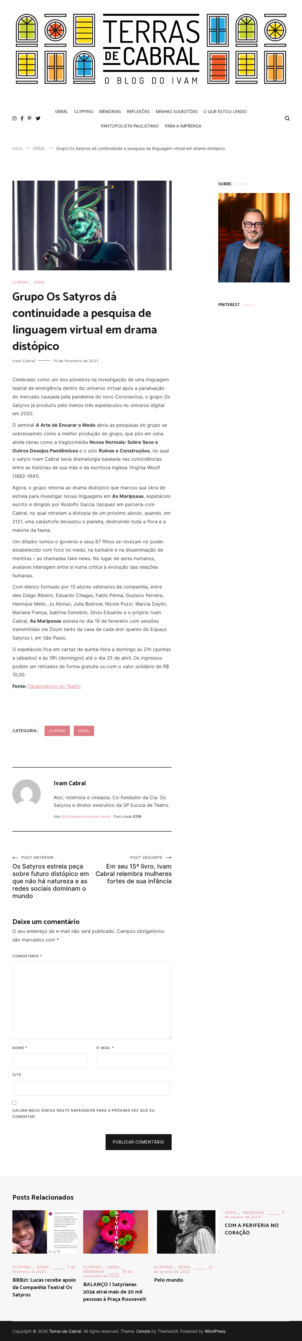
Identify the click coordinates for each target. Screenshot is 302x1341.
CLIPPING (83, 111)
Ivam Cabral (23, 361)
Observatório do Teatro (54, 686)
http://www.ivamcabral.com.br (86, 816)
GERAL (61, 111)
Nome (19, 1048)
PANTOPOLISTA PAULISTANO (130, 125)
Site (16, 1074)
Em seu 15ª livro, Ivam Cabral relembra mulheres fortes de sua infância (134, 870)
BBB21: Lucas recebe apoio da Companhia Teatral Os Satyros (44, 1287)
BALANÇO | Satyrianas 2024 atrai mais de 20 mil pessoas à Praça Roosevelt (114, 1292)
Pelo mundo (168, 1280)
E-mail (105, 1048)
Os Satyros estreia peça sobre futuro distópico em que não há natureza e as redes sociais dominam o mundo (50, 877)
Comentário (27, 956)
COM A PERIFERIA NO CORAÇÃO (252, 1229)
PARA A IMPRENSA (183, 125)
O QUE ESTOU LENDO (225, 111)
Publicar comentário (138, 1142)
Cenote (143, 1331)
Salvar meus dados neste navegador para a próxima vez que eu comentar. (83, 1113)
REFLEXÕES (138, 111)
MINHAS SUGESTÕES (177, 111)
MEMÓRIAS (110, 111)
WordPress (215, 1331)
